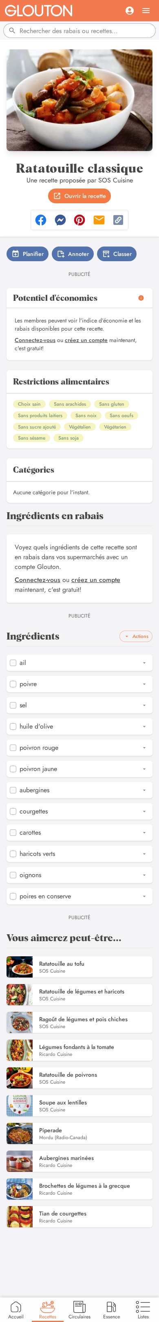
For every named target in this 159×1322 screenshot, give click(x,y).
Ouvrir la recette (85, 196)
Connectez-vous (35, 340)
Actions (140, 636)
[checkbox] (13, 663)
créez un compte (86, 340)
